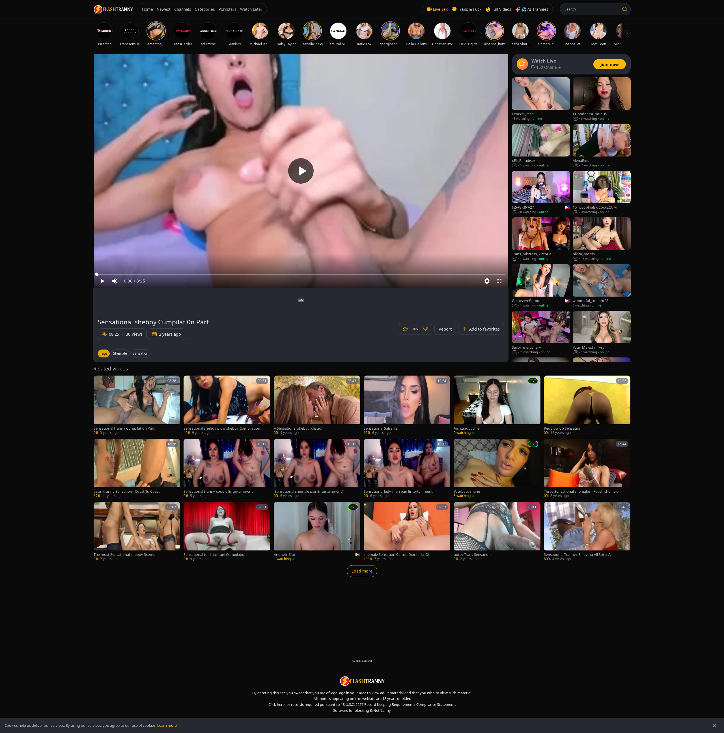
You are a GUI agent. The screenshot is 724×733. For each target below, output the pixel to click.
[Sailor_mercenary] (541, 333)
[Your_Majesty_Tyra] (602, 333)
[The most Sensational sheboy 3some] (137, 531)
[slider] (301, 274)
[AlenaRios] (602, 146)
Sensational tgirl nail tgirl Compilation (215, 554)
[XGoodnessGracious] (602, 99)
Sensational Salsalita (381, 428)
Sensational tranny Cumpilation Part (124, 428)
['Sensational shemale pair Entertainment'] (317, 468)
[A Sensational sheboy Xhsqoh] (317, 405)
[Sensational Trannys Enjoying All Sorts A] (587, 531)
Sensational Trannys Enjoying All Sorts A (577, 554)
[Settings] (487, 281)
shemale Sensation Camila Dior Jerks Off (397, 554)
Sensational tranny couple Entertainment (218, 491)
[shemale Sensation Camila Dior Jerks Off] (407, 531)
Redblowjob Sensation (562, 428)
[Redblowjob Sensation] (587, 405)
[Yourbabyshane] (497, 468)
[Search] (624, 9)
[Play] (301, 171)
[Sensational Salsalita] (407, 405)
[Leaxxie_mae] (541, 99)
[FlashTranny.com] (113, 9)
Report (445, 329)
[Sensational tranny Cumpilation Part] (137, 405)
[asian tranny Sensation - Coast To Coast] (137, 468)
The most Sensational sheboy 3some (124, 554)
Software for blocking (351, 710)
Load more (362, 571)
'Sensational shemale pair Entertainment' (308, 491)
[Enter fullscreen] (499, 281)
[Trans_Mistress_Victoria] (541, 239)
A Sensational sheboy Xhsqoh (299, 428)
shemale (120, 353)
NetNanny (382, 710)
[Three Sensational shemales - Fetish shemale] (587, 468)
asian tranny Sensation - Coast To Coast (127, 491)
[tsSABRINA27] (541, 193)
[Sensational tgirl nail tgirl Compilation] (227, 531)
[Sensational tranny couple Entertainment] (227, 468)
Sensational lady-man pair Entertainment (398, 491)
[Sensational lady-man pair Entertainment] (407, 468)
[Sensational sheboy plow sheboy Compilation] (227, 405)
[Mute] (114, 281)
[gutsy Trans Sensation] (497, 531)
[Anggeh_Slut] (317, 531)
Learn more (167, 725)
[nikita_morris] (602, 239)
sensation (140, 353)
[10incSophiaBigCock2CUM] (602, 193)
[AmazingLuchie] (497, 405)
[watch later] (100, 382)
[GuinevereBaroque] (541, 286)
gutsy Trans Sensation (472, 554)
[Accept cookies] (714, 726)
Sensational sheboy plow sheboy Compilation (222, 428)
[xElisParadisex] (541, 146)
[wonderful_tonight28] (602, 286)
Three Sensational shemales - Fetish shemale (581, 491)
